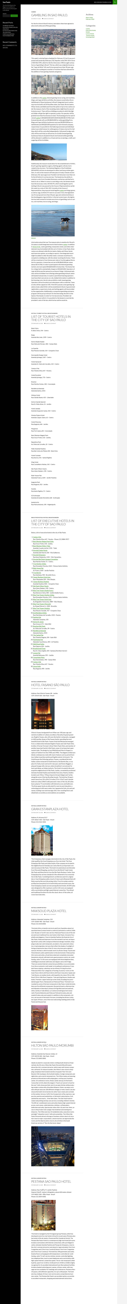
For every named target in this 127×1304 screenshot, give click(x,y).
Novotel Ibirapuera (39, 555)
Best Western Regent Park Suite (43, 541)
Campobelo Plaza (38, 657)
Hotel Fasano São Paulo (50, 685)
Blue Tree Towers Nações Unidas (43, 595)
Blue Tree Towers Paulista (41, 608)
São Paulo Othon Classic (41, 586)
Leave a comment (49, 18)
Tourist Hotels (41, 313)
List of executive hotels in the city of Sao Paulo (52, 522)
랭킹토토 (33, 238)
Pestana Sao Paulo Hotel (51, 1181)
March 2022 (89, 17)
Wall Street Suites (38, 644)
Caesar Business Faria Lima (41, 577)
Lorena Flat (36, 653)
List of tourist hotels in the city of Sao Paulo (51, 318)
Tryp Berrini (37, 573)
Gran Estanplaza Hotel (50, 809)
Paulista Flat (37, 617)
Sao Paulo (6, 2)
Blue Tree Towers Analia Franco (43, 590)
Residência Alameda (39, 631)
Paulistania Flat (38, 639)
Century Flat (37, 537)
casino (44, 98)
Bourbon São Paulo (39, 626)
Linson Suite (37, 666)
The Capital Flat (38, 635)
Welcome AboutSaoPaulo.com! (102, 2)
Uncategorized (52, 313)
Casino (33, 12)
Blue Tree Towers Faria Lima (42, 599)
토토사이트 (36, 247)
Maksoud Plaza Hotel (48, 911)
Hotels (33, 313)
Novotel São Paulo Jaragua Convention (45, 559)
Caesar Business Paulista (41, 581)
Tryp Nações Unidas (39, 564)
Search (4, 13)
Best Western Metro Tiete (41, 546)
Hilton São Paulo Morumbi (52, 1045)
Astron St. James (38, 622)
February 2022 (90, 19)
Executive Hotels (37, 517)
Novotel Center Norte (40, 550)
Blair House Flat (38, 568)
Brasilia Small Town (39, 648)
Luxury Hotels (41, 681)
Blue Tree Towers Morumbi (42, 604)
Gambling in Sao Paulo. (49, 15)
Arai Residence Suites (40, 613)
